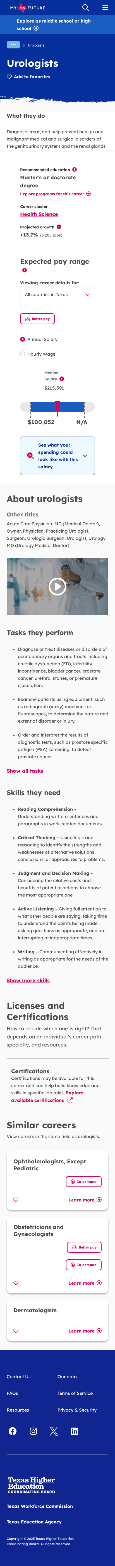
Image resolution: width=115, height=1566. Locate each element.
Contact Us (19, 1376)
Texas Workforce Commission (40, 1506)
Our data (67, 1376)
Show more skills (28, 980)
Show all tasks (25, 771)
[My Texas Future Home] (28, 7)
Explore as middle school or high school (54, 24)
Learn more (81, 1199)
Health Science (39, 214)
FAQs (12, 1393)
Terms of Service (75, 1393)
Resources (18, 1410)
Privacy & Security (77, 1410)
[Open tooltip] (74, 169)
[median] (61, 378)
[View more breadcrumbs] (13, 44)
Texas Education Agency (34, 1522)
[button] (57, 456)
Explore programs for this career (52, 193)
